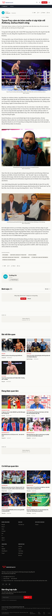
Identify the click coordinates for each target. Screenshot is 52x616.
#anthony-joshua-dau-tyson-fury (10, 257)
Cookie (49, 613)
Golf (2, 533)
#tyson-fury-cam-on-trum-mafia (40, 257)
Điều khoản (20, 553)
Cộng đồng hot (4, 550)
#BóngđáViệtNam (5, 410)
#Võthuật (29, 353)
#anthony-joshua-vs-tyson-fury (18, 254)
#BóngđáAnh (5, 485)
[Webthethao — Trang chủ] (8, 2)
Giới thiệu (20, 546)
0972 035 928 (14, 578)
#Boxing (3, 353)
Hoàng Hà (3, 438)
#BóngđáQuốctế (5, 432)
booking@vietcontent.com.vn (9, 576)
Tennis (3, 529)
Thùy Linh (28, 490)
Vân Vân (28, 415)
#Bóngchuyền (30, 485)
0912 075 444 (6, 578)
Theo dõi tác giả (14, 279)
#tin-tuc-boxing (32, 254)
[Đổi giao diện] (40, 2)
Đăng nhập (44, 2)
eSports (3, 537)
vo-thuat (3, 17)
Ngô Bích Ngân (29, 359)
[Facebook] (3, 584)
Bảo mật (20, 555)
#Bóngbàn (29, 507)
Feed (3, 546)
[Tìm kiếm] (37, 2)
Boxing (7, 17)
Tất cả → (12, 6)
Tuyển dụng (20, 550)
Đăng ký (29, 298)
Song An (3, 381)
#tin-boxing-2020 (25, 257)
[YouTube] (6, 584)
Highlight (3, 548)
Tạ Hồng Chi (7, 13)
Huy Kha (3, 415)
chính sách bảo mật (13, 600)
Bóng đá (3, 524)
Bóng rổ (3, 526)
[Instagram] (9, 584)
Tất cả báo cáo (21, 524)
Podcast (36, 524)
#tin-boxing (5, 254)
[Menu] (49, 2)
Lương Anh (4, 357)
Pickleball (3, 531)
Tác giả (3, 553)
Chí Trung (28, 513)
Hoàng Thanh (4, 490)
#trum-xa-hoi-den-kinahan (8, 259)
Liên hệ (19, 548)
